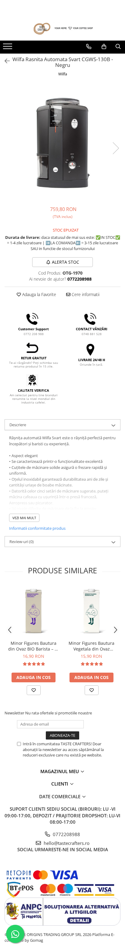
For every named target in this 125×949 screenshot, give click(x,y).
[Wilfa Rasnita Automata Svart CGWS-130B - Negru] (62, 142)
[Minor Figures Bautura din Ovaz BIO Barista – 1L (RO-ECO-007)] (33, 611)
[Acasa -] (62, 29)
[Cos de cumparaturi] (103, 47)
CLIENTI (60, 784)
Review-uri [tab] (21, 541)
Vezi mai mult (24, 518)
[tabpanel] (62, 142)
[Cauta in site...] (118, 47)
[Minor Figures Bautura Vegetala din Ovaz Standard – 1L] (91, 611)
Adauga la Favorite (38, 294)
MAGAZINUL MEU (60, 771)
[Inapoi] (4, 61)
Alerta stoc (65, 262)
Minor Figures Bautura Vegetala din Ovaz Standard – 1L (91, 646)
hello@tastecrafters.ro (66, 843)
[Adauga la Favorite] (34, 690)
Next (115, 148)
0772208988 (66, 834)
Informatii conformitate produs (37, 528)
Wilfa (62, 74)
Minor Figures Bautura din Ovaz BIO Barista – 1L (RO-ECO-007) (33, 646)
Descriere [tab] (17, 424)
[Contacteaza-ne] (89, 47)
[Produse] (8, 48)
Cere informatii (85, 294)
